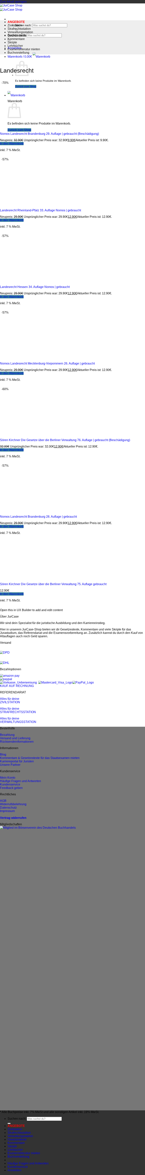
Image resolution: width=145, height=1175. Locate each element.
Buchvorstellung (18, 52)
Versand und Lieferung (15, 738)
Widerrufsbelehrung (13, 804)
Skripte (12, 42)
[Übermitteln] (9, 1123)
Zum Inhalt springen (13, 1)
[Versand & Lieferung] (5, 652)
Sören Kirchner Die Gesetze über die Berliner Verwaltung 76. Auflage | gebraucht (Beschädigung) (65, 440)
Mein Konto (7, 777)
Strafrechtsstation (19, 28)
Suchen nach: (23, 25)
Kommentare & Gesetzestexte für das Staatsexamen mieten (39, 758)
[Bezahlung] (9, 675)
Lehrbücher (15, 45)
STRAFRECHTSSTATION (18, 712)
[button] (29, 56)
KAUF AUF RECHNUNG (17, 685)
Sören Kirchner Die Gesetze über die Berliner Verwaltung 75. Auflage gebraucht (53, 584)
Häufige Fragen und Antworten (20, 781)
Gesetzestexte (17, 35)
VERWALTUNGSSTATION (18, 721)
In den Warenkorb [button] (12, 143)
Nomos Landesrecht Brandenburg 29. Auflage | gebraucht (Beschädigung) (49, 133)
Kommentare (16, 39)
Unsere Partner (10, 764)
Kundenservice (10, 784)
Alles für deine (9, 698)
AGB (3, 800)
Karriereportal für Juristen (17, 761)
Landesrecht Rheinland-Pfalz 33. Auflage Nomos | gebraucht (40, 210)
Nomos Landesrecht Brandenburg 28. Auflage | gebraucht (38, 516)
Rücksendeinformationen (17, 741)
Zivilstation (15, 25)
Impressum (7, 811)
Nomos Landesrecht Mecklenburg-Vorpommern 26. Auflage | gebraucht (47, 363)
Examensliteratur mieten (24, 49)
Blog (3, 754)
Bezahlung (7, 734)
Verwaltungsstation (20, 32)
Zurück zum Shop (25, 86)
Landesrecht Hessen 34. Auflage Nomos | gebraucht (35, 286)
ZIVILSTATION (10, 702)
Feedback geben (11, 787)
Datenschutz (8, 807)
